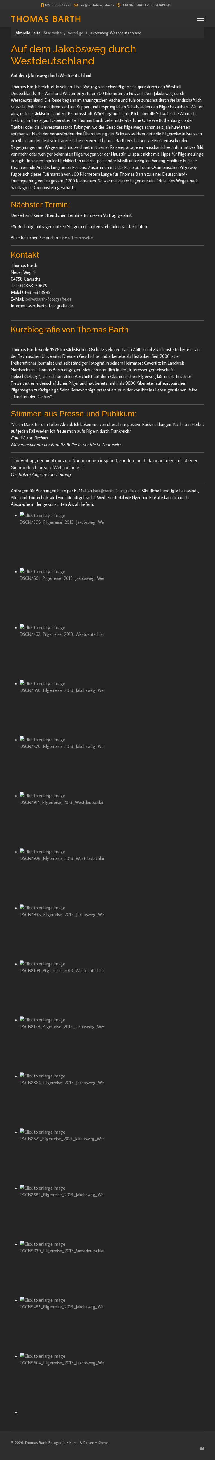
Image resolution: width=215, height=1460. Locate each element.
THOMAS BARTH (46, 18)
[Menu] (200, 18)
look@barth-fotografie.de (96, 5)
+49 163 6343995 (58, 5)
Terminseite (82, 237)
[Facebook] (202, 1448)
